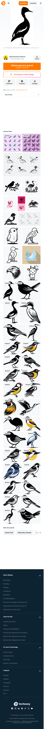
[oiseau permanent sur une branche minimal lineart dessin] (12, 327)
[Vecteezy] (3, 3)
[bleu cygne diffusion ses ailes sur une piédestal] (12, 346)
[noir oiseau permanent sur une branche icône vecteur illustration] (26, 257)
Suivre (37, 59)
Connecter (33, 3)
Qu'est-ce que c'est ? (22, 90)
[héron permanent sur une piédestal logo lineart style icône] (12, 308)
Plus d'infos (8, 95)
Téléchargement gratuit (22, 66)
